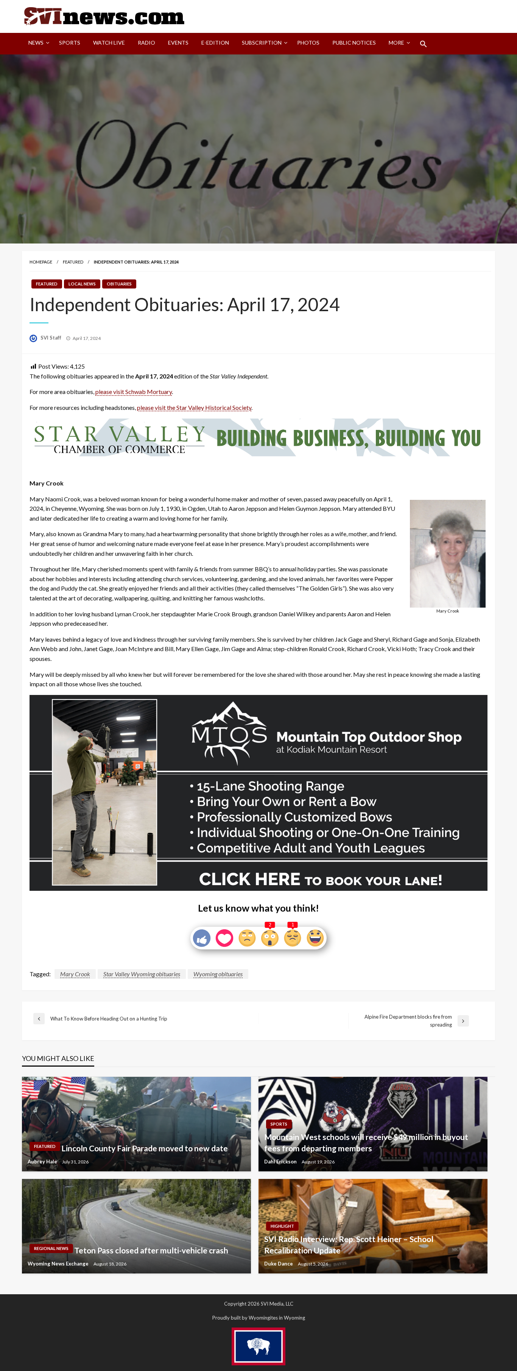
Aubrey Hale (43, 1162)
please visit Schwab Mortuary (133, 391)
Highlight (282, 1226)
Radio (146, 42)
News (36, 42)
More (396, 42)
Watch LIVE (109, 42)
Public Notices (354, 42)
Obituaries (119, 283)
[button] (423, 43)
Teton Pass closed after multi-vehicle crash (151, 1250)
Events (178, 42)
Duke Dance (279, 1264)
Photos (308, 42)
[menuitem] (37, 43)
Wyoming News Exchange (59, 1264)
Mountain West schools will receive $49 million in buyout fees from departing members (366, 1142)
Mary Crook (75, 973)
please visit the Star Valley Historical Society (194, 407)
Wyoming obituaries (218, 973)
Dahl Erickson (281, 1162)
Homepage (41, 261)
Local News (82, 283)
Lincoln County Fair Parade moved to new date (144, 1148)
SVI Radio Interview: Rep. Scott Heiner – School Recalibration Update (348, 1244)
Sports (69, 42)
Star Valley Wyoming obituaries (141, 973)
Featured (73, 261)
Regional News (51, 1248)
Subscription (262, 42)
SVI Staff (51, 338)
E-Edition (215, 42)
